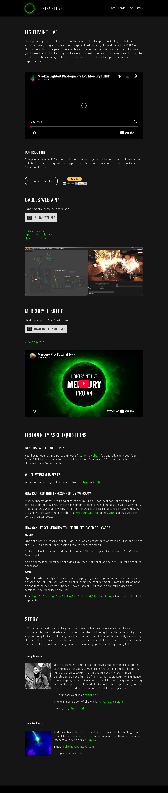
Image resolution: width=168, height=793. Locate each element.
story (140, 8)
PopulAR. (93, 739)
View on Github (35, 230)
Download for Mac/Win (49, 329)
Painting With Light (110, 701)
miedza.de (91, 694)
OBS (112, 512)
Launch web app (44, 217)
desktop (122, 8)
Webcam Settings (87, 512)
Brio (86, 482)
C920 (96, 482)
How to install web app (40, 238)
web (113, 8)
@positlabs (76, 753)
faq (132, 8)
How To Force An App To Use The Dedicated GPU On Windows (73, 596)
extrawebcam (92, 455)
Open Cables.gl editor (39, 234)
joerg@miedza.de (74, 708)
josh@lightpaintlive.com (78, 746)
